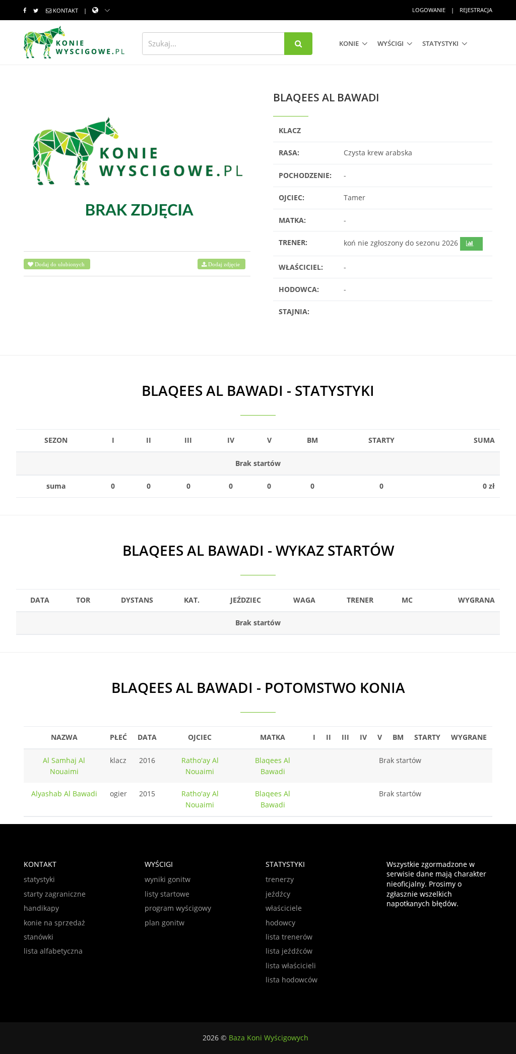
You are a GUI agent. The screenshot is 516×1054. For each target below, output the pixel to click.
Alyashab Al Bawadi (64, 793)
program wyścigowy (178, 908)
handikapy (41, 908)
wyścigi (390, 43)
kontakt (65, 10)
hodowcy (280, 922)
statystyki (440, 43)
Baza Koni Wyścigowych (268, 1037)
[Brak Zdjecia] (137, 166)
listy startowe (167, 894)
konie (349, 43)
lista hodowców (291, 979)
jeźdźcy (278, 894)
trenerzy (280, 879)
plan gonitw (164, 922)
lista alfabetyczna (53, 951)
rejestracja (476, 10)
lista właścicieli (291, 965)
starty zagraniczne (55, 894)
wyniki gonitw (167, 879)
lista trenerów (289, 937)
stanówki (38, 937)
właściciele (284, 908)
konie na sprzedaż (54, 922)
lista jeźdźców (289, 951)
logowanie (428, 10)
